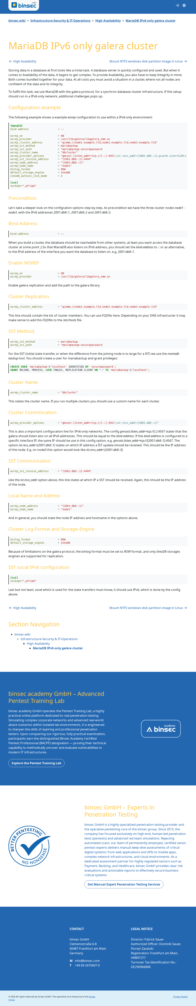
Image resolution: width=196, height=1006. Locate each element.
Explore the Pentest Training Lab (36, 763)
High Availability (108, 21)
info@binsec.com (87, 961)
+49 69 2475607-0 (87, 965)
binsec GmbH (44, 996)
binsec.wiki (17, 21)
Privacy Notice (180, 996)
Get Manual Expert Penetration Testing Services (124, 884)
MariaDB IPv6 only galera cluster (151, 21)
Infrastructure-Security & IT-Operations (60, 21)
